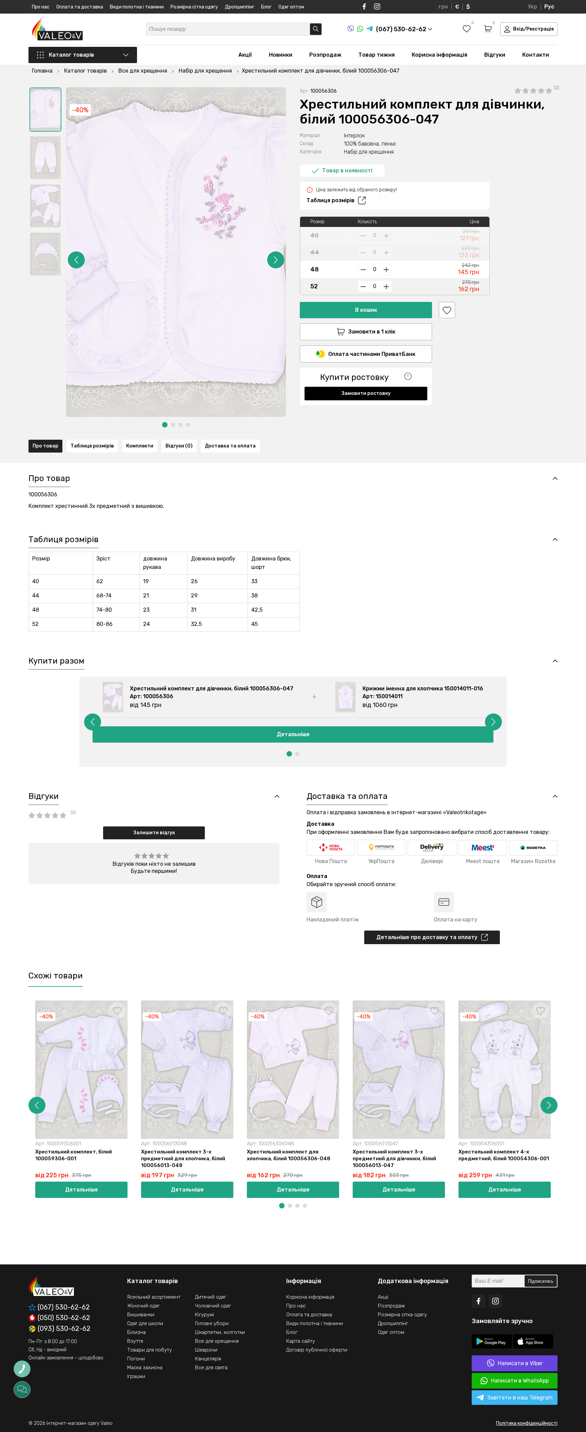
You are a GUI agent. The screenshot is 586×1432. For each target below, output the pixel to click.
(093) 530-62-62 (64, 1329)
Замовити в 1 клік (371, 331)
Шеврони (206, 1350)
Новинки (280, 55)
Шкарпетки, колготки (220, 1332)
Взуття (135, 1341)
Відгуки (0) (179, 446)
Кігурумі (204, 1315)
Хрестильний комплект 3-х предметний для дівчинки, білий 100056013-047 (394, 1158)
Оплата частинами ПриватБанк (371, 354)
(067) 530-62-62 (64, 1307)
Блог (266, 7)
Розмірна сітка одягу (194, 7)
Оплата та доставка (79, 7)
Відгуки (494, 55)
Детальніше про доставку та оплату (426, 937)
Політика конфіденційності (527, 1423)
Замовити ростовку (366, 393)
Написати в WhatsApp (520, 1380)
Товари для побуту (149, 1350)
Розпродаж (325, 55)
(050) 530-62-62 (64, 1318)
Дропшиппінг (239, 7)
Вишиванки (140, 1315)
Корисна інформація (439, 55)
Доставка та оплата (230, 446)
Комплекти (139, 446)
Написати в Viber (520, 1363)
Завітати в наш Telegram (520, 1397)
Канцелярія (208, 1359)
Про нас (41, 7)
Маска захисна (144, 1367)
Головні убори (212, 1323)
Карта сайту (300, 1341)
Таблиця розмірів (330, 200)
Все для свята (211, 1367)
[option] (45, 109)
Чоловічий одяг (213, 1306)
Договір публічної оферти (316, 1350)
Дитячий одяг (210, 1297)
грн (443, 6)
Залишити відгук (154, 833)
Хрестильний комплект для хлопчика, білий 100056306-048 (288, 1155)
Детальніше (293, 734)
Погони (136, 1359)
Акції (245, 55)
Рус (549, 6)
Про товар (45, 446)
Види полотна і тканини (137, 7)
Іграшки (136, 1376)
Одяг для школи (145, 1323)
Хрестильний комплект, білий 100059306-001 (73, 1155)
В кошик (366, 310)
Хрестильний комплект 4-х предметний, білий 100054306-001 (503, 1155)
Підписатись (540, 1281)
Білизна (136, 1332)
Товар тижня (376, 55)
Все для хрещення (217, 1341)
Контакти (535, 55)
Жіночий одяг (143, 1306)
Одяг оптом (291, 7)
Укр (532, 6)
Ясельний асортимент (153, 1297)
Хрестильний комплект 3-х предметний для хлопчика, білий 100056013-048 (183, 1158)
